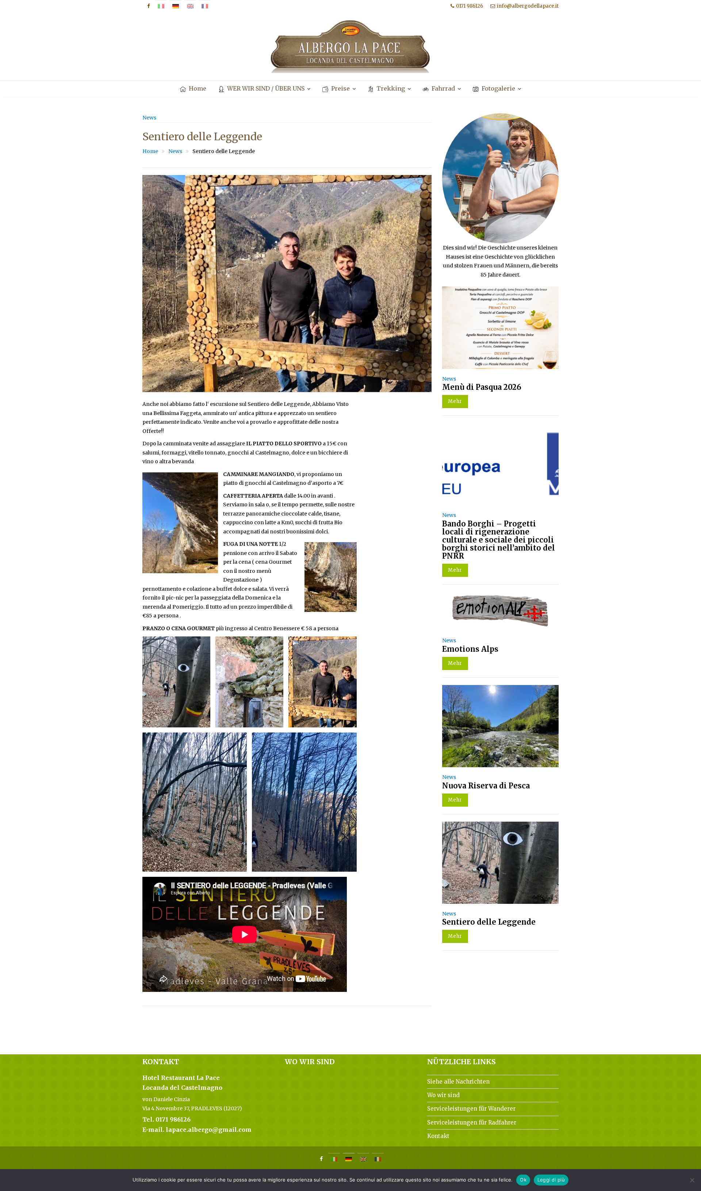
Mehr (455, 401)
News (149, 117)
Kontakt (438, 1136)
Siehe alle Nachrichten (458, 1081)
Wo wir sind (443, 1095)
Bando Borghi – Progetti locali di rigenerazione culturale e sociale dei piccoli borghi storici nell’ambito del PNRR (498, 539)
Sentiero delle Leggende (489, 921)
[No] (692, 1180)
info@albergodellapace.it (528, 6)
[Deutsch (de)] (175, 6)
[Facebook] (148, 6)
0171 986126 (469, 6)
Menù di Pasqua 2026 (481, 387)
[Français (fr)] (205, 6)
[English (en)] (190, 6)
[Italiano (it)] (161, 6)
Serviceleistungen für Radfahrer (471, 1122)
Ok (523, 1180)
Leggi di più (551, 1180)
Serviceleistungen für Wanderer (471, 1108)
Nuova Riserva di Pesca (486, 785)
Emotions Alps (470, 649)
